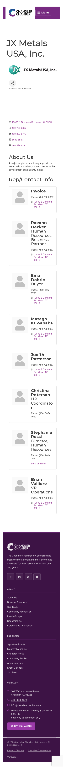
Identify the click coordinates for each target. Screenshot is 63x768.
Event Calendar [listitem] (15, 667)
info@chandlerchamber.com (26, 705)
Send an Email (38, 463)
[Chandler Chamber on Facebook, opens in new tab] (10, 576)
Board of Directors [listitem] (16, 602)
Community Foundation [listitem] (19, 611)
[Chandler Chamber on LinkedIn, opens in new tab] (28, 576)
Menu (45, 12)
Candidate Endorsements (39, 750)
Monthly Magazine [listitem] (17, 649)
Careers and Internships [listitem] (19, 625)
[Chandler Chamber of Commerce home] (20, 13)
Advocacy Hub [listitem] (15, 663)
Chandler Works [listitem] (15, 653)
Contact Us (12, 757)
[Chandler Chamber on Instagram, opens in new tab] (19, 576)
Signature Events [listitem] (16, 644)
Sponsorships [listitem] (14, 620)
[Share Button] (12, 83)
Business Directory (15, 750)
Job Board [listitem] (12, 672)
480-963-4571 (19, 700)
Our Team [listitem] (12, 607)
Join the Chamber (21, 726)
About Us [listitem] (12, 597)
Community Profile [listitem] (16, 658)
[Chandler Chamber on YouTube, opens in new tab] (37, 576)
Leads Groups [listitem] (14, 616)
